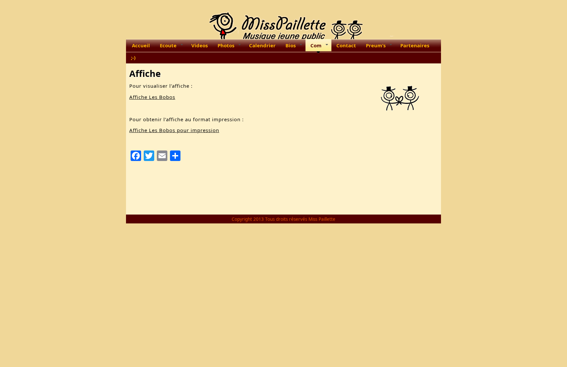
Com (316, 45)
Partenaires (414, 45)
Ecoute (168, 45)
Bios (290, 45)
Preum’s (376, 45)
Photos (226, 45)
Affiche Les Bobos (152, 97)
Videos (199, 45)
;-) (133, 57)
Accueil (141, 45)
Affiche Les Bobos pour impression (174, 130)
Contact (346, 45)
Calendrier (262, 45)
